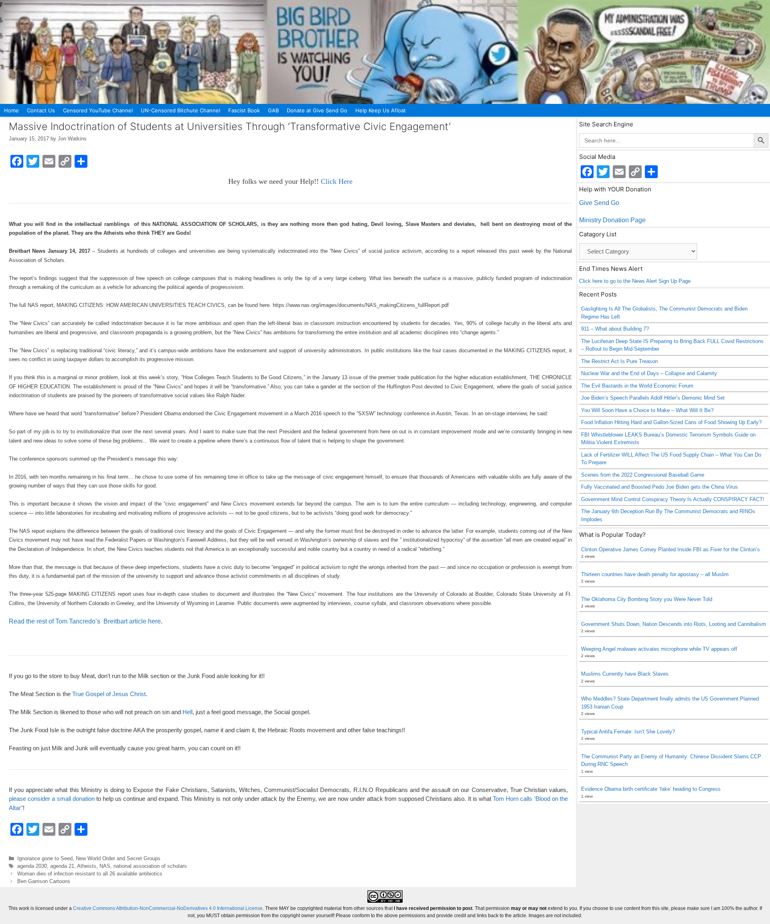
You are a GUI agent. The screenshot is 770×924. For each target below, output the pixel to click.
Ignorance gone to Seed (45, 858)
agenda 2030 (32, 866)
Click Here (337, 181)
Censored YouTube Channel (98, 110)
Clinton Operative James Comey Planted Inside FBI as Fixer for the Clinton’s (670, 549)
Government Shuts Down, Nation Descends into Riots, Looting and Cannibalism (673, 624)
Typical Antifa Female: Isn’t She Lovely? (628, 732)
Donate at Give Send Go (317, 110)
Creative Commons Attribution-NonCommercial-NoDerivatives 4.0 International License (168, 908)
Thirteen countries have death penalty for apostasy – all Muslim (655, 574)
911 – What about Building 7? (615, 329)
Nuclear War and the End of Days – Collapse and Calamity (649, 373)
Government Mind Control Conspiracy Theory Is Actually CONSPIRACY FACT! (672, 499)
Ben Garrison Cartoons (43, 881)
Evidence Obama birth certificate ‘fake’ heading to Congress (651, 789)
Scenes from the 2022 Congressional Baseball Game (642, 475)
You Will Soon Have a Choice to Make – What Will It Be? (647, 410)
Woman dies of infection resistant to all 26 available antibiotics (89, 874)
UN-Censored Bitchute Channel (180, 110)
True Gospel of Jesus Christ (109, 693)
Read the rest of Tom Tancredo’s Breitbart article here (85, 621)
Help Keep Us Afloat (380, 110)
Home (11, 110)
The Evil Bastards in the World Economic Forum (637, 386)
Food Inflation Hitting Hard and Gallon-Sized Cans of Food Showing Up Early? (671, 422)
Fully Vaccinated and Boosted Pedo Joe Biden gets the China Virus (659, 487)
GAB (273, 110)
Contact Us (41, 110)
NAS (104, 866)
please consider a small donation (52, 798)
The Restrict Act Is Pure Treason (619, 361)
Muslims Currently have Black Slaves (625, 674)
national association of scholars (150, 866)
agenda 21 (62, 866)
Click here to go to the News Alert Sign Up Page (635, 281)
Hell (187, 712)
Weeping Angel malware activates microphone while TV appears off (659, 649)
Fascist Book (244, 110)
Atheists (86, 866)
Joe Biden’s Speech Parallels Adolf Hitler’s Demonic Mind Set (653, 398)
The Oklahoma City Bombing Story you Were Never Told (646, 599)
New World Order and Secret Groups (118, 858)
